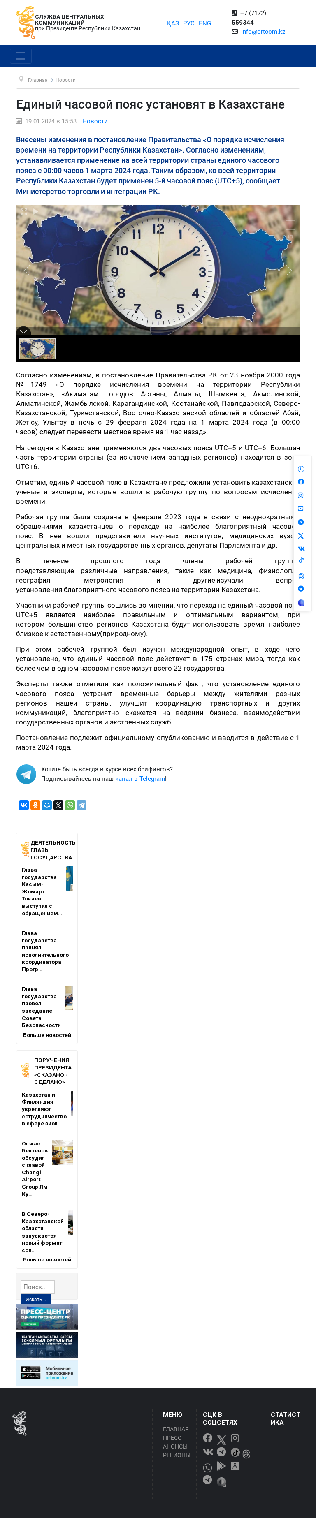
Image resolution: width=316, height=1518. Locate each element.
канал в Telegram (140, 778)
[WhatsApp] (70, 805)
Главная (176, 1429)
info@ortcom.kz (263, 31)
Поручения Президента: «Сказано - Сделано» (53, 1071)
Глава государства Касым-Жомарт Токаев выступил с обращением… (42, 891)
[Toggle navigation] (21, 56)
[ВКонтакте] (24, 805)
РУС (189, 23)
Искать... (36, 1300)
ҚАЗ (173, 23)
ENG (205, 23)
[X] (58, 805)
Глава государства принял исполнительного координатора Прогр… (45, 951)
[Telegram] (81, 805)
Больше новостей (47, 1035)
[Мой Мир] (47, 805)
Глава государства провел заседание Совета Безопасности (41, 1007)
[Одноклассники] (35, 805)
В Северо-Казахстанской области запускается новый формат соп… (43, 1231)
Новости (95, 121)
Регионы (177, 1455)
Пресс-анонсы (175, 1442)
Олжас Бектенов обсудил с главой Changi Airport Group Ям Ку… (35, 1168)
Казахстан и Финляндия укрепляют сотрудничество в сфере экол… (44, 1109)
